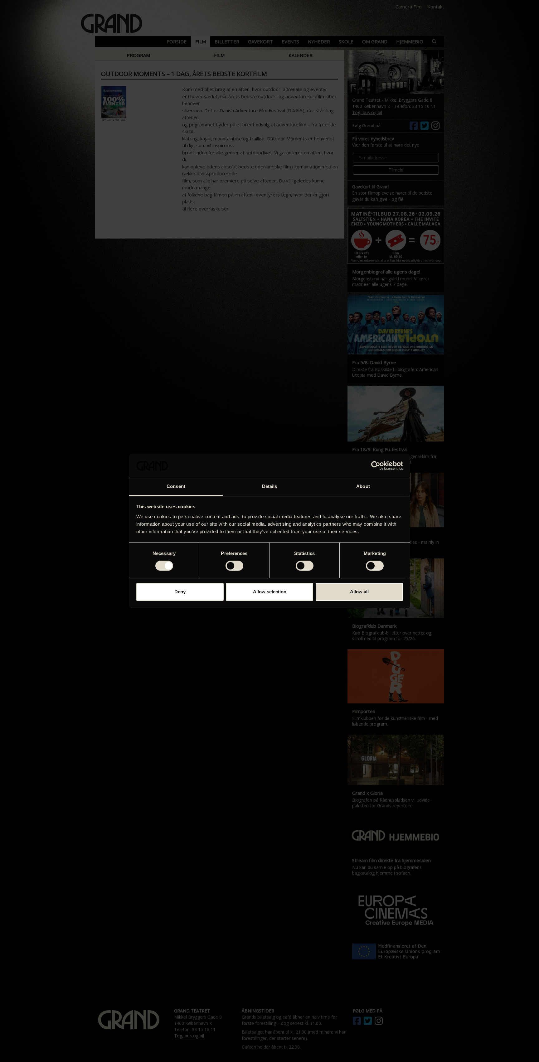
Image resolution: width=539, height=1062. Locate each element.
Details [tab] (269, 486)
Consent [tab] (176, 486)
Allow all (359, 591)
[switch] (234, 566)
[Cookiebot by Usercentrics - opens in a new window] (375, 466)
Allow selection (269, 591)
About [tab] (363, 486)
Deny (180, 591)
